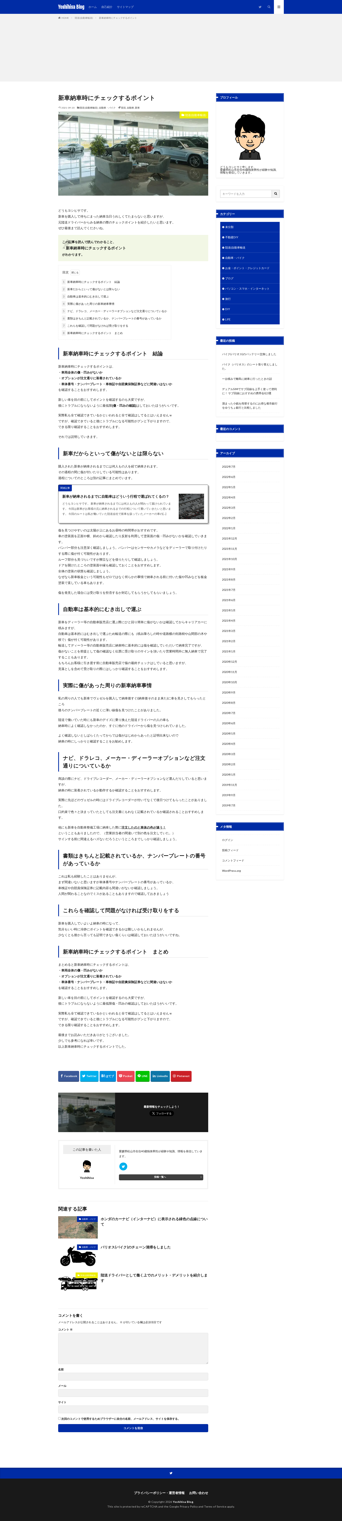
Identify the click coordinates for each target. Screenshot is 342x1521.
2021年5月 (229, 610)
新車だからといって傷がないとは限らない (91, 289)
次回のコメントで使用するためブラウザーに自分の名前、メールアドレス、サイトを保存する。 (120, 1418)
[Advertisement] (171, 49)
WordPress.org (231, 870)
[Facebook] (68, 1076)
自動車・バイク (107, 107)
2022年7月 (229, 466)
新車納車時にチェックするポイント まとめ (93, 333)
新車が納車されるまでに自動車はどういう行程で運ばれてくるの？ (115, 496)
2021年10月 (229, 559)
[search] (276, 194)
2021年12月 (229, 538)
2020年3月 (229, 754)
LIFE (228, 319)
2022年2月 (229, 518)
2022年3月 (229, 507)
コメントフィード (233, 860)
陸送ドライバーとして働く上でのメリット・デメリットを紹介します (154, 1278)
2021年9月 (229, 569)
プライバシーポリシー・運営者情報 (159, 1493)
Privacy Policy (189, 1506)
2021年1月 (229, 651)
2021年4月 (229, 620)
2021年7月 (229, 589)
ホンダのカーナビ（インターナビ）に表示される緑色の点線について (154, 1221)
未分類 (229, 227)
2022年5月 (229, 487)
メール (62, 1385)
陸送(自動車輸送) (84, 17)
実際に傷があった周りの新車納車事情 (88, 303)
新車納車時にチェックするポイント (118, 17)
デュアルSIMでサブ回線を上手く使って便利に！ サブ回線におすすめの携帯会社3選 (249, 391)
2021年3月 (229, 630)
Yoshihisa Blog (71, 7)
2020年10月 (229, 682)
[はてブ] (108, 1076)
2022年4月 (229, 497)
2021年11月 (229, 548)
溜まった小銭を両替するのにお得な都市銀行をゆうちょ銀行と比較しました (249, 405)
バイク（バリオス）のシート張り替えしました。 (249, 366)
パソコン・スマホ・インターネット (247, 288)
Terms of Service (215, 1506)
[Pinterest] (181, 1076)
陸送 (123, 107)
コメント (65, 1329)
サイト (62, 1402)
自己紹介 (106, 6)
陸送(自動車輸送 (235, 247)
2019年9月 (229, 795)
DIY (227, 309)
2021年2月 (229, 641)
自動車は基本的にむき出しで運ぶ (86, 296)
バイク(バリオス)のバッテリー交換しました (249, 354)
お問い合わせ (198, 1493)
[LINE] (143, 1076)
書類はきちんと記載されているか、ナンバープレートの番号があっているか (112, 318)
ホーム (92, 6)
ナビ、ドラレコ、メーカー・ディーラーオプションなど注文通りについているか (115, 311)
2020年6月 (229, 723)
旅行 (228, 298)
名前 (61, 1369)
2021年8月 (229, 579)
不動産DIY (231, 237)
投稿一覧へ (160, 1176)
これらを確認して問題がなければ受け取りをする (95, 325)
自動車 (130, 107)
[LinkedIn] (160, 1076)
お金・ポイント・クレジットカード (247, 268)
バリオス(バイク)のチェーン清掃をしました (136, 1247)
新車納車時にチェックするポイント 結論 (91, 281)
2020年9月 (229, 692)
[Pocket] (126, 1076)
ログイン (227, 840)
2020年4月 (229, 743)
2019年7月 (229, 805)
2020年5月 (229, 733)
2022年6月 (229, 477)
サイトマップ (125, 6)
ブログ (229, 278)
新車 (137, 107)
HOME (65, 17)
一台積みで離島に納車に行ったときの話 (247, 378)
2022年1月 (229, 528)
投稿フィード (230, 850)
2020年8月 (229, 702)
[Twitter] (89, 1076)
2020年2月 (229, 764)
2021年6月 (229, 600)
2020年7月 (229, 713)
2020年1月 (229, 774)
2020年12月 (229, 661)
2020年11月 (229, 672)
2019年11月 (229, 784)
